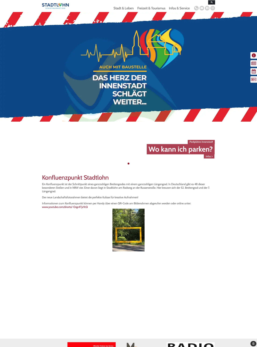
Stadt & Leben (124, 8)
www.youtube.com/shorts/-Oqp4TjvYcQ (65, 207)
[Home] (55, 6)
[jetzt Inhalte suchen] (211, 2)
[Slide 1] (126, 163)
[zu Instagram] (212, 8)
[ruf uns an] (196, 8)
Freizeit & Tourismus (151, 8)
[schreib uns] (201, 8)
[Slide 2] (128, 163)
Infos (209, 156)
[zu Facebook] (207, 8)
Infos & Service (179, 8)
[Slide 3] (131, 163)
